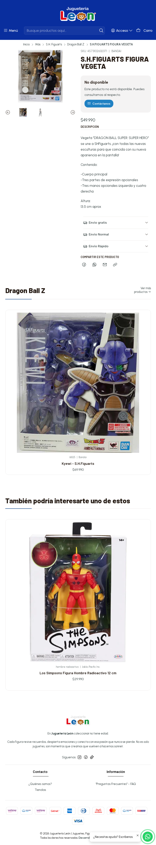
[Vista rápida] (143, 387)
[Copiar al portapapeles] (115, 265)
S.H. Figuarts (54, 44)
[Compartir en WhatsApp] (94, 265)
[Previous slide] (8, 112)
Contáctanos (101, 103)
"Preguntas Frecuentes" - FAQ (116, 784)
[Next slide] (72, 112)
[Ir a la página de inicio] (78, 14)
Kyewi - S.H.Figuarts (78, 463)
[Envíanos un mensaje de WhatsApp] (148, 837)
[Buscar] (101, 30)
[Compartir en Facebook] (84, 265)
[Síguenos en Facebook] (86, 757)
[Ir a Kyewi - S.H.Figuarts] (78, 383)
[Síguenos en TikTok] (92, 757)
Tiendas (40, 790)
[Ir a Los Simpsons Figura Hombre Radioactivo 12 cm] (78, 592)
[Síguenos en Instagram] (79, 757)
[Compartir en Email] (104, 265)
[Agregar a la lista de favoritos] (143, 375)
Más (37, 44)
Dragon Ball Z (75, 44)
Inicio (26, 44)
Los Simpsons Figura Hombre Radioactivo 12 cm (78, 673)
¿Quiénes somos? (40, 784)
